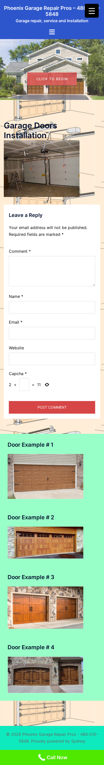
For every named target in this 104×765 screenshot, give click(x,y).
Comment (20, 251)
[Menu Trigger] (92, 11)
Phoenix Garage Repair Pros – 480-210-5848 (52, 11)
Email (15, 322)
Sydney (78, 741)
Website (16, 347)
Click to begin (52, 91)
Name (16, 296)
